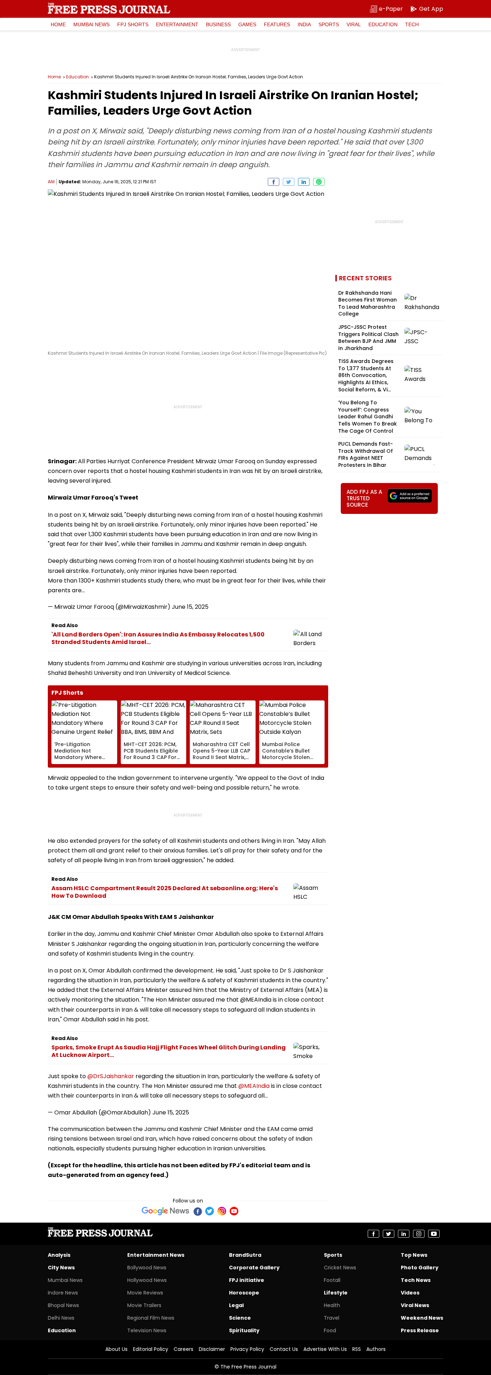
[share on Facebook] (273, 182)
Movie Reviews (145, 1292)
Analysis (59, 1255)
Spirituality (244, 1330)
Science (240, 1317)
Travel (331, 1317)
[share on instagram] (419, 1234)
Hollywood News (147, 1280)
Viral (354, 24)
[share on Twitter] (288, 182)
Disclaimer (212, 1349)
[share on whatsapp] (319, 182)
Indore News (63, 1292)
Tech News (416, 1280)
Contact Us (284, 1349)
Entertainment (177, 24)
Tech (412, 24)
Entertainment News (155, 1255)
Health (332, 1305)
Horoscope (244, 1292)
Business (218, 24)
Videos (410, 1292)
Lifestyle (336, 1292)
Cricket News (340, 1267)
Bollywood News (146, 1267)
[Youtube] (234, 1211)
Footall (332, 1280)
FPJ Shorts (132, 24)
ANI (51, 182)
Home (58, 24)
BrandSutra (245, 1255)
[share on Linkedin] (303, 182)
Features (277, 24)
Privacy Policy (247, 1349)
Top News (414, 1255)
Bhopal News (63, 1305)
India (304, 24)
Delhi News (61, 1317)
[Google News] (165, 1211)
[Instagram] (221, 1211)
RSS (356, 1349)
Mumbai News (91, 24)
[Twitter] (209, 1211)
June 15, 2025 (190, 607)
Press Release (420, 1330)
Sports (328, 24)
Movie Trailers (144, 1305)
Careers (183, 1349)
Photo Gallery (420, 1267)
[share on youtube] (434, 1234)
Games (247, 24)
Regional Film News (150, 1317)
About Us (116, 1349)
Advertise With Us (325, 1349)
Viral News (415, 1305)
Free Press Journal (109, 8)
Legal (236, 1305)
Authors (376, 1349)
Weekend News (422, 1317)
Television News (146, 1330)
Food (330, 1330)
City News (61, 1267)
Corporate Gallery (254, 1267)
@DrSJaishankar (110, 1076)
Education (383, 24)
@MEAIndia (254, 1086)
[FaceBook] (197, 1211)
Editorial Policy (150, 1349)
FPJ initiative (246, 1280)
